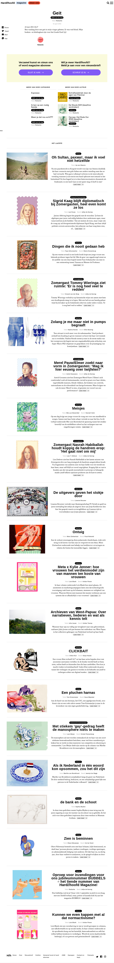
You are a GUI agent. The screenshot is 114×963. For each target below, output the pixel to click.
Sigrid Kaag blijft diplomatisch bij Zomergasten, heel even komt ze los (78, 204)
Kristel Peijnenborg (87, 734)
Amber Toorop (87, 623)
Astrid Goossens (72, 374)
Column (78, 563)
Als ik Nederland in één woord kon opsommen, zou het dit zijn (78, 767)
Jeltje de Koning (87, 212)
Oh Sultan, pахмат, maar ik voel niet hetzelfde (78, 159)
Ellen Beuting (88, 330)
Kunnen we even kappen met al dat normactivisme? (78, 916)
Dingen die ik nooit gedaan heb (78, 246)
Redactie (59, 21)
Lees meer (77, 184)
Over (20, 955)
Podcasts (90, 955)
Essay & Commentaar (78, 197)
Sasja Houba (87, 655)
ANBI (63, 955)
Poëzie (78, 798)
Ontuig (78, 532)
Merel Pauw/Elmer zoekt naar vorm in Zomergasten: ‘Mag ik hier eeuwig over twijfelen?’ (78, 366)
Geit (57, 12)
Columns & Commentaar (78, 723)
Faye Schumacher (71, 251)
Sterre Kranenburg (90, 251)
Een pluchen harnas (78, 693)
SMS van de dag (57, 17)
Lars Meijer (71, 734)
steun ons (34, 3)
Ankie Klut (73, 655)
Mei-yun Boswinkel (72, 413)
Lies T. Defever (72, 456)
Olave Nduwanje (73, 843)
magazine (21, 3)
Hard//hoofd (8, 3)
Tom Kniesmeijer (72, 697)
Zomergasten (78, 279)
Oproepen (71, 955)
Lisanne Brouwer (80, 500)
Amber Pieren (87, 581)
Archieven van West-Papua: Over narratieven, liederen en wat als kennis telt (78, 615)
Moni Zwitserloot (72, 536)
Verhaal (78, 243)
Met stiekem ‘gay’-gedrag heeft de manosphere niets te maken (78, 728)
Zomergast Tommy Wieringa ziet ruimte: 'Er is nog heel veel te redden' (78, 286)
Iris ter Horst (89, 843)
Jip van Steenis (80, 165)
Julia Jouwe (72, 623)
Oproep (78, 871)
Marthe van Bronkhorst (71, 773)
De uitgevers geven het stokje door (78, 494)
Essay (78, 154)
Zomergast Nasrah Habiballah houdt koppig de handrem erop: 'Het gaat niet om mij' (78, 448)
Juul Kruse (71, 212)
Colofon (38, 955)
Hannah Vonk (90, 413)
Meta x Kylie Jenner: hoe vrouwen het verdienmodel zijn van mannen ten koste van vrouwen (78, 572)
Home (15, 955)
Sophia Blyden (80, 807)
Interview (78, 489)
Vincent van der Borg (72, 294)
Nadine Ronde (73, 330)
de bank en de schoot (78, 802)
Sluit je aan (34, 72)
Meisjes (78, 408)
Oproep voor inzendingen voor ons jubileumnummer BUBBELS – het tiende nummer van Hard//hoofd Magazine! (78, 880)
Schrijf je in (79, 72)
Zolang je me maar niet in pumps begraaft (78, 323)
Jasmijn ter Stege (91, 773)
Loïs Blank (72, 581)
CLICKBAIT (78, 651)
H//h (9, 955)
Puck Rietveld (89, 536)
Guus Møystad (89, 697)
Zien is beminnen (78, 838)
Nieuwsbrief (29, 955)
